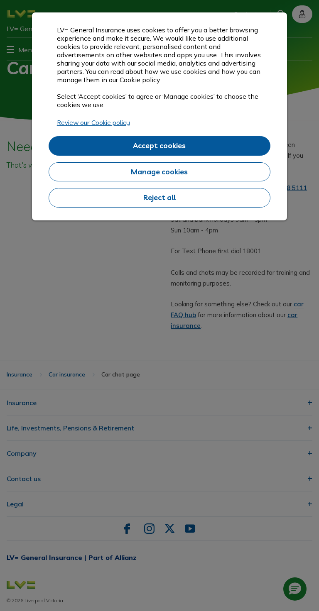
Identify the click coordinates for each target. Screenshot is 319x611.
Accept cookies (159, 145)
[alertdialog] (159, 116)
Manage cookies (159, 171)
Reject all (159, 197)
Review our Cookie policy (93, 122)
